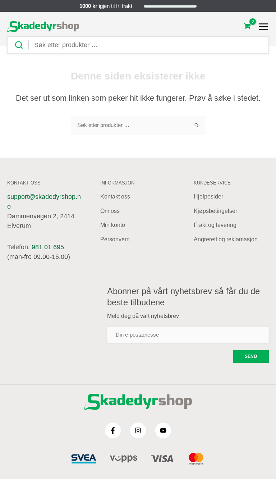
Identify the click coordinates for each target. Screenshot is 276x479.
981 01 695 (48, 247)
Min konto (112, 225)
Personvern (115, 239)
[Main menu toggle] (261, 26)
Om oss (110, 211)
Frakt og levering (215, 225)
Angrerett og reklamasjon (226, 239)
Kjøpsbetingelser (215, 211)
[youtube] (163, 430)
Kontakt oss (115, 196)
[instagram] (138, 430)
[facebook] (113, 430)
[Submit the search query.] (21, 45)
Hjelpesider (208, 196)
